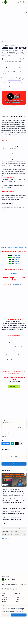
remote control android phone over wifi (17, 247)
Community (5, 601)
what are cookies (16, 284)
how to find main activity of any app (13, 513)
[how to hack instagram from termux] (14, 480)
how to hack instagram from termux (13, 491)
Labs (17, 601)
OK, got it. (18, 615)
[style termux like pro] (14, 421)
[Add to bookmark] (25, 474)
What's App (5, 595)
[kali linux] (21, 433)
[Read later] (21, 59)
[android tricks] (12, 506)
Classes (18, 599)
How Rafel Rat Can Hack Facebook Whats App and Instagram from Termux (15, 501)
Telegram (4, 597)
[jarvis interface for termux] (14, 426)
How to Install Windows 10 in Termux (14, 508)
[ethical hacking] (12, 433)
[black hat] (4, 433)
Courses (18, 595)
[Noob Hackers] (5, 2)
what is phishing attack (12, 157)
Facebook (4, 599)
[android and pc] (7, 528)
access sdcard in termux (14, 80)
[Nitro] (8, 59)
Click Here (17, 255)
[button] (2, 2)
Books (17, 597)
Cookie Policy (6, 615)
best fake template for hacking (12, 519)
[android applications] (20, 528)
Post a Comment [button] (14, 464)
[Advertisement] (14, 23)
